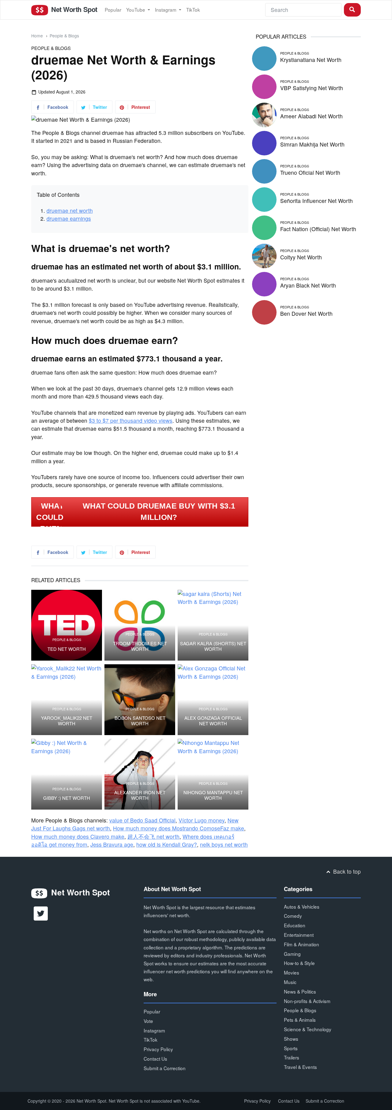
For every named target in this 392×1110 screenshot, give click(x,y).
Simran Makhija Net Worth (312, 144)
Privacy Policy (158, 1049)
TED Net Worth (66, 649)
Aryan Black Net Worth (308, 285)
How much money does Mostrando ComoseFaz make (178, 828)
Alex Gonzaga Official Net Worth (213, 720)
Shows (291, 1038)
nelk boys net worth (224, 844)
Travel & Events (300, 1066)
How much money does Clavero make (77, 836)
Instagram (166, 9)
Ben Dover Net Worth (306, 313)
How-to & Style (299, 962)
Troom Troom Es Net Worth (140, 646)
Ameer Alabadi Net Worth (311, 116)
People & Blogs (64, 35)
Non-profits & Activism (307, 1000)
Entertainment (299, 934)
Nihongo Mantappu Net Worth (213, 795)
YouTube (136, 9)
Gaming (292, 953)
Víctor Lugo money (201, 820)
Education (294, 925)
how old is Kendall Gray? (166, 844)
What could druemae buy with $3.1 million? (159, 511)
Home (37, 35)
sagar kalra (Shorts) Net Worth (213, 646)
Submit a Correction (165, 1068)
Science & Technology (307, 1029)
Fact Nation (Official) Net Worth (318, 229)
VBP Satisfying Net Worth (311, 88)
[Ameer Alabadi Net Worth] (264, 114)
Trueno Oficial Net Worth (310, 172)
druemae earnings (69, 218)
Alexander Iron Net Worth (139, 795)
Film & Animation (301, 944)
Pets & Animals (300, 1019)
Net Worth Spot (73, 9)
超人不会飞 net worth (153, 836)
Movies (291, 972)
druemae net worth (70, 210)
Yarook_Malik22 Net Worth (66, 720)
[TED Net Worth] (66, 625)
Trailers (291, 1057)
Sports (291, 1048)
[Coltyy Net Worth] (264, 255)
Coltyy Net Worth (301, 257)
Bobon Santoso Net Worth (140, 720)
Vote (148, 1020)
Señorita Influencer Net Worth (316, 200)
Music (290, 981)
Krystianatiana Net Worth (310, 59)
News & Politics (300, 991)
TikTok (193, 9)
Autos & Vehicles (301, 906)
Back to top (346, 871)
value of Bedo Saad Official (142, 820)
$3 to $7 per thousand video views (130, 420)
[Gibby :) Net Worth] (66, 774)
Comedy (293, 915)
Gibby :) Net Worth (66, 798)
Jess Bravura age (111, 844)
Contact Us (155, 1058)
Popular (113, 9)
